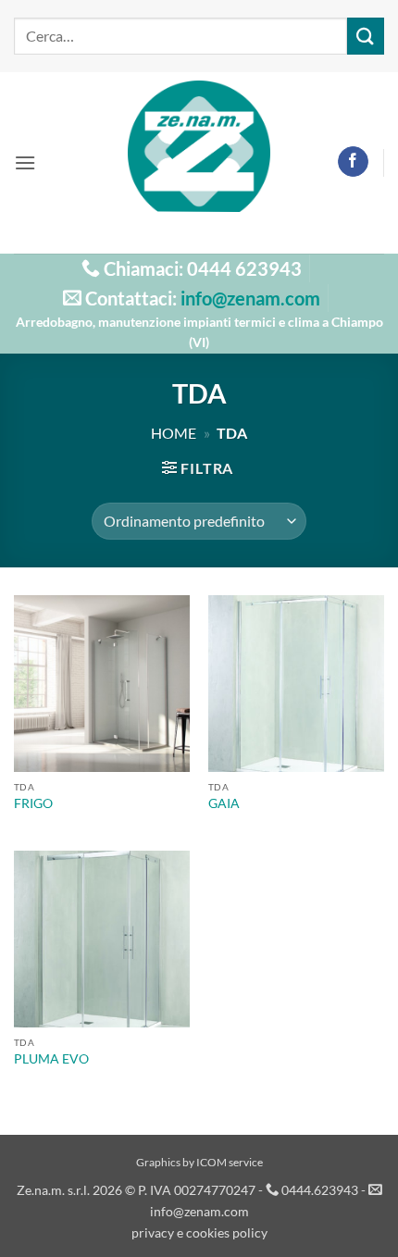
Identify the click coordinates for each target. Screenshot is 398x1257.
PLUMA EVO (51, 1059)
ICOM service (229, 1162)
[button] (25, 162)
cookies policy (226, 1232)
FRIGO (33, 803)
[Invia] (365, 36)
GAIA (224, 803)
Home (173, 433)
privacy (152, 1232)
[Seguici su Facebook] (353, 162)
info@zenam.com (250, 298)
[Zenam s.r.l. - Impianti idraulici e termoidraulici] (199, 162)
